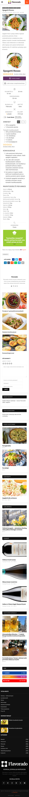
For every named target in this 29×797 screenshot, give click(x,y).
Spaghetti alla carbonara (9, 498)
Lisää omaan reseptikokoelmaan (15, 83)
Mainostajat (3, 702)
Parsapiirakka (6, 446)
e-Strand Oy (15, 792)
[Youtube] (24, 783)
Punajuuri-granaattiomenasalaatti (12, 311)
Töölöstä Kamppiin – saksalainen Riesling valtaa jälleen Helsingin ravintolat (14, 528)
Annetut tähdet (6, 361)
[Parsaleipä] (14, 458)
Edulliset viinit (4, 748)
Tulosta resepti (15, 78)
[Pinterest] (16, 783)
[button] (4, 74)
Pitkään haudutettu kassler (16, 720)
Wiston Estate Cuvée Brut (9, 582)
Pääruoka (18, 7)
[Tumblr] (20, 783)
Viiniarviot (3, 741)
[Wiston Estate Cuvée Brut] (14, 572)
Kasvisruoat (11, 7)
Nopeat (15, 7)
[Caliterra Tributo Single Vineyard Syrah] (14, 594)
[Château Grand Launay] (14, 549)
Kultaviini (3, 753)
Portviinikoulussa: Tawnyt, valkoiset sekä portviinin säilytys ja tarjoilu (14, 658)
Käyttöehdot (4, 706)
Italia (7, 7)
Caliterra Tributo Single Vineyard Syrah (14, 604)
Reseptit (4, 7)
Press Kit (3, 711)
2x (21, 122)
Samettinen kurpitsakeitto (15, 728)
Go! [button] (14, 244)
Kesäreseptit (5, 254)
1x (18, 122)
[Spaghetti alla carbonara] (14, 488)
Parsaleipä (5, 468)
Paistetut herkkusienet (9, 332)
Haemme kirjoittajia (5, 704)
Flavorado (10, 12)
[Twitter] (8, 783)
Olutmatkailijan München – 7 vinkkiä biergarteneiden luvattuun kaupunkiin (13, 635)
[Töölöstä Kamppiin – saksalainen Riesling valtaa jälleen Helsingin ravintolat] (14, 518)
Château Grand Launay (9, 560)
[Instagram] (12, 783)
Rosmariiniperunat (8, 353)
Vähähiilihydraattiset (6, 750)
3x (24, 122)
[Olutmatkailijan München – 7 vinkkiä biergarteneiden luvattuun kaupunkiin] (14, 624)
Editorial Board (11, 795)
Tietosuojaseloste (5, 709)
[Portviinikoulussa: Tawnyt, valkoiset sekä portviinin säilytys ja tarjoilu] (14, 648)
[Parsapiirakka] (14, 435)
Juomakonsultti (4, 698)
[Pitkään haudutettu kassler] (4, 722)
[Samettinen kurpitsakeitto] (4, 730)
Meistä (2, 700)
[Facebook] (3, 783)
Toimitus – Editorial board (7, 695)
